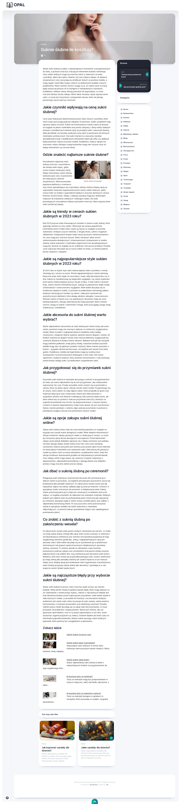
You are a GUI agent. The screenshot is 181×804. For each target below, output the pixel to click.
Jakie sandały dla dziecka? (95, 747)
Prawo (125, 159)
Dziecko (126, 117)
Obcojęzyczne (128, 151)
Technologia (128, 179)
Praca (125, 155)
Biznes (125, 109)
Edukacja (126, 122)
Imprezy (126, 130)
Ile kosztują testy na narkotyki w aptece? (84, 693)
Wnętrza (126, 204)
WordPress (94, 785)
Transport (127, 184)
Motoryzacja (128, 142)
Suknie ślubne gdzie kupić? (78, 660)
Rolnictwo (127, 167)
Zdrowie (126, 209)
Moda (44, 44)
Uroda (125, 196)
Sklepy (125, 171)
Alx (107, 785)
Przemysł (126, 163)
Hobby (125, 126)
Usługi (125, 200)
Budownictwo (128, 113)
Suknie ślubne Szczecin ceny (79, 635)
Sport (125, 175)
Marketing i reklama (130, 134)
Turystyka (127, 188)
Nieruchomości (129, 146)
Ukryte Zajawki (128, 192)
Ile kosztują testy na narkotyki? (80, 677)
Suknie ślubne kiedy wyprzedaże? (81, 643)
